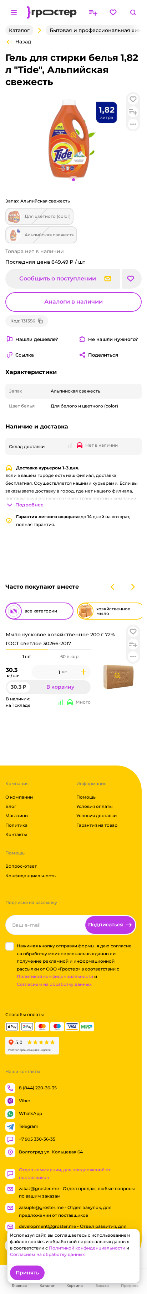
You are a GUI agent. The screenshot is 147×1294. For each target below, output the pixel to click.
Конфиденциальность (30, 875)
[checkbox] (9, 946)
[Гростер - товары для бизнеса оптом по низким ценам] (52, 12)
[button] (133, 631)
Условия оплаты (94, 806)
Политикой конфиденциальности (55, 976)
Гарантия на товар (96, 825)
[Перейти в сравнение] (93, 12)
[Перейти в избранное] (113, 12)
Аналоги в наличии (73, 301)
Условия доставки (96, 815)
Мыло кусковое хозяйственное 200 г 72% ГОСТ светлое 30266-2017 (60, 639)
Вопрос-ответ (21, 866)
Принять (27, 1272)
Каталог (19, 30)
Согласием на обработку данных (47, 1254)
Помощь (86, 797)
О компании (19, 797)
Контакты (16, 834)
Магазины (17, 815)
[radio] (27, 649)
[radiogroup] (48, 656)
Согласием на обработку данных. (54, 984)
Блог (10, 806)
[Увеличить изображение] (117, 675)
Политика (16, 825)
